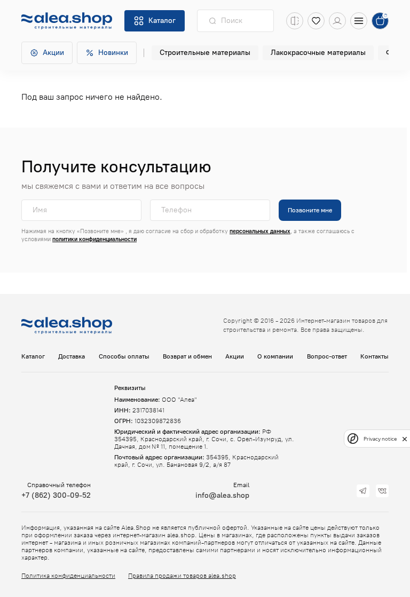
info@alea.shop (222, 495)
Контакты (374, 356)
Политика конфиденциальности (68, 575)
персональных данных (260, 231)
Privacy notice (380, 439)
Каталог (33, 356)
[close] (405, 438)
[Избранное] (316, 20)
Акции (234, 356)
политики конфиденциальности (94, 239)
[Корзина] (380, 20)
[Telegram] (363, 490)
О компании (275, 356)
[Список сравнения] (294, 20)
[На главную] (66, 20)
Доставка (71, 356)
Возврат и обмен (187, 356)
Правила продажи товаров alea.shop (182, 575)
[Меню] (358, 20)
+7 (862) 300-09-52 (56, 495)
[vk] (382, 490)
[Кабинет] (337, 20)
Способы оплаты (124, 356)
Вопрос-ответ (327, 356)
